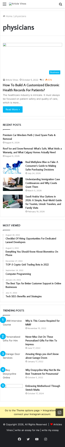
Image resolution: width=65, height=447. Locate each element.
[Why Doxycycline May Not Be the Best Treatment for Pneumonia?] (13, 375)
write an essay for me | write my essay (37, 430)
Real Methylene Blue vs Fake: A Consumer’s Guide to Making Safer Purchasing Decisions (41, 165)
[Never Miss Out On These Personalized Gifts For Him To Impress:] (13, 341)
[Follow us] (59, 412)
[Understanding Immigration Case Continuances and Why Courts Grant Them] (13, 184)
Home (8, 16)
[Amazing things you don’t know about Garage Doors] (13, 359)
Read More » (13, 109)
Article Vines (12, 79)
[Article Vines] (17, 4)
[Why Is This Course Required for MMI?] (13, 325)
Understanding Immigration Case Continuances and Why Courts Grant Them (42, 183)
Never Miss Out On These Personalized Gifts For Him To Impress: (41, 340)
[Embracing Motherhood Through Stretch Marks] (13, 391)
